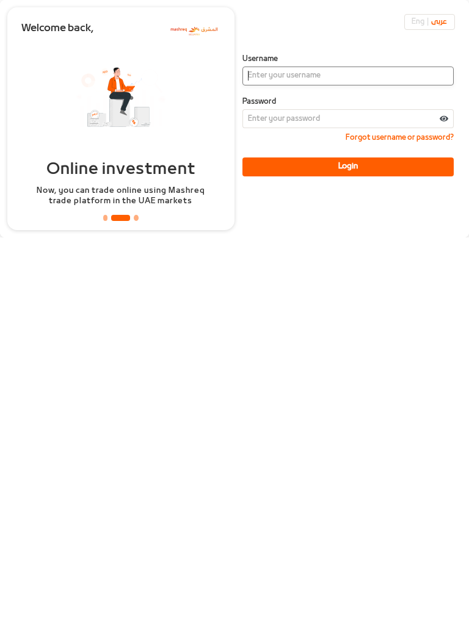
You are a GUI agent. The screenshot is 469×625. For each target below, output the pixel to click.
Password (259, 102)
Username (260, 59)
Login (348, 166)
